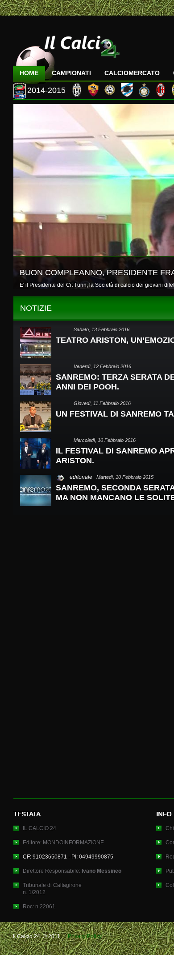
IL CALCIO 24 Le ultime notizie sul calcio (66, 56)
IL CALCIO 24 (39, 828)
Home (29, 72)
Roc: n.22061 (39, 906)
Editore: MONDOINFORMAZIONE (63, 842)
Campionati (71, 72)
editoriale (81, 477)
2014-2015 (46, 90)
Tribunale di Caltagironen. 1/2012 (52, 888)
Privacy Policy (85, 936)
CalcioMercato (132, 72)
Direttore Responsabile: (72, 871)
